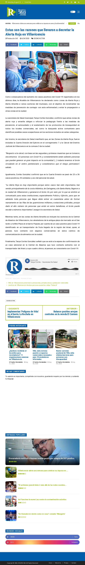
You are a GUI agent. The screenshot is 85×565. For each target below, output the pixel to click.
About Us (58, 563)
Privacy (66, 563)
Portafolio (28, 2)
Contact (73, 563)
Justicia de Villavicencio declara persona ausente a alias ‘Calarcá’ (32, 285)
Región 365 (8, 278)
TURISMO (54, 23)
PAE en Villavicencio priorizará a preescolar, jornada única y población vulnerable (38, 283)
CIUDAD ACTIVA (39, 38)
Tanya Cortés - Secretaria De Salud (22, 278)
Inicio (50, 563)
